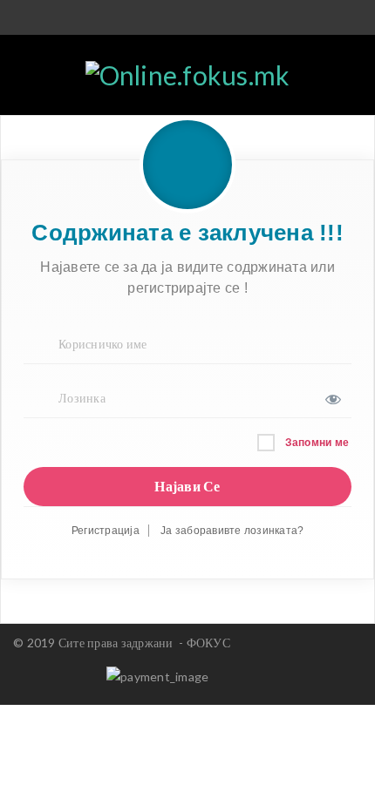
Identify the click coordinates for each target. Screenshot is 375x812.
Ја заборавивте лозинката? (231, 530)
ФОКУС (208, 642)
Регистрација (106, 530)
